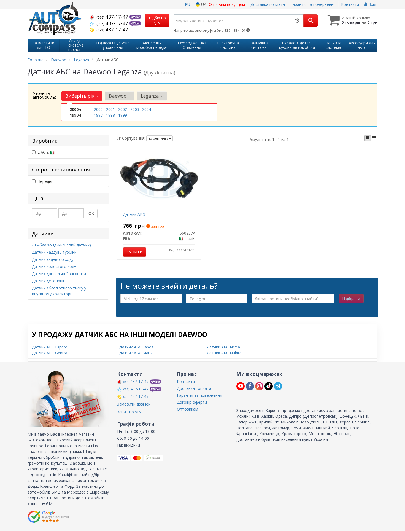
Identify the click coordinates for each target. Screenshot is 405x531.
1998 (110, 115)
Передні (44, 181)
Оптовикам (187, 409)
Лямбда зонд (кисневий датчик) (61, 245)
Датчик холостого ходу (54, 266)
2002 (122, 109)
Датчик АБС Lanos (136, 347)
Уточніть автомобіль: (44, 95)
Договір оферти (192, 402)
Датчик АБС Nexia (223, 347)
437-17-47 (112, 17)
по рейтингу (158, 138)
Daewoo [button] (118, 96)
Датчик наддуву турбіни (54, 252)
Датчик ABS (134, 214)
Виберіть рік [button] (80, 96)
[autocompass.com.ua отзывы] (49, 517)
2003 (134, 109)
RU (187, 4)
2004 (146, 109)
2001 (110, 109)
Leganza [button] (150, 96)
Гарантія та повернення (313, 4)
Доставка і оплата (267, 4)
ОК (91, 213)
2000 (98, 109)
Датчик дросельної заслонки (59, 273)
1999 (122, 115)
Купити (134, 251)
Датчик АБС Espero (50, 347)
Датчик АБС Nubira (224, 352)
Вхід (371, 4)
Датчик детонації (48, 280)
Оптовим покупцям (227, 4)
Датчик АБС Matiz (135, 352)
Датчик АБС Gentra (49, 352)
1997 (98, 115)
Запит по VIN (129, 411)
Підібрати (351, 298)
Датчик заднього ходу (53, 259)
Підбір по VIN (157, 20)
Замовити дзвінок (133, 404)
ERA (43, 152)
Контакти (350, 4)
